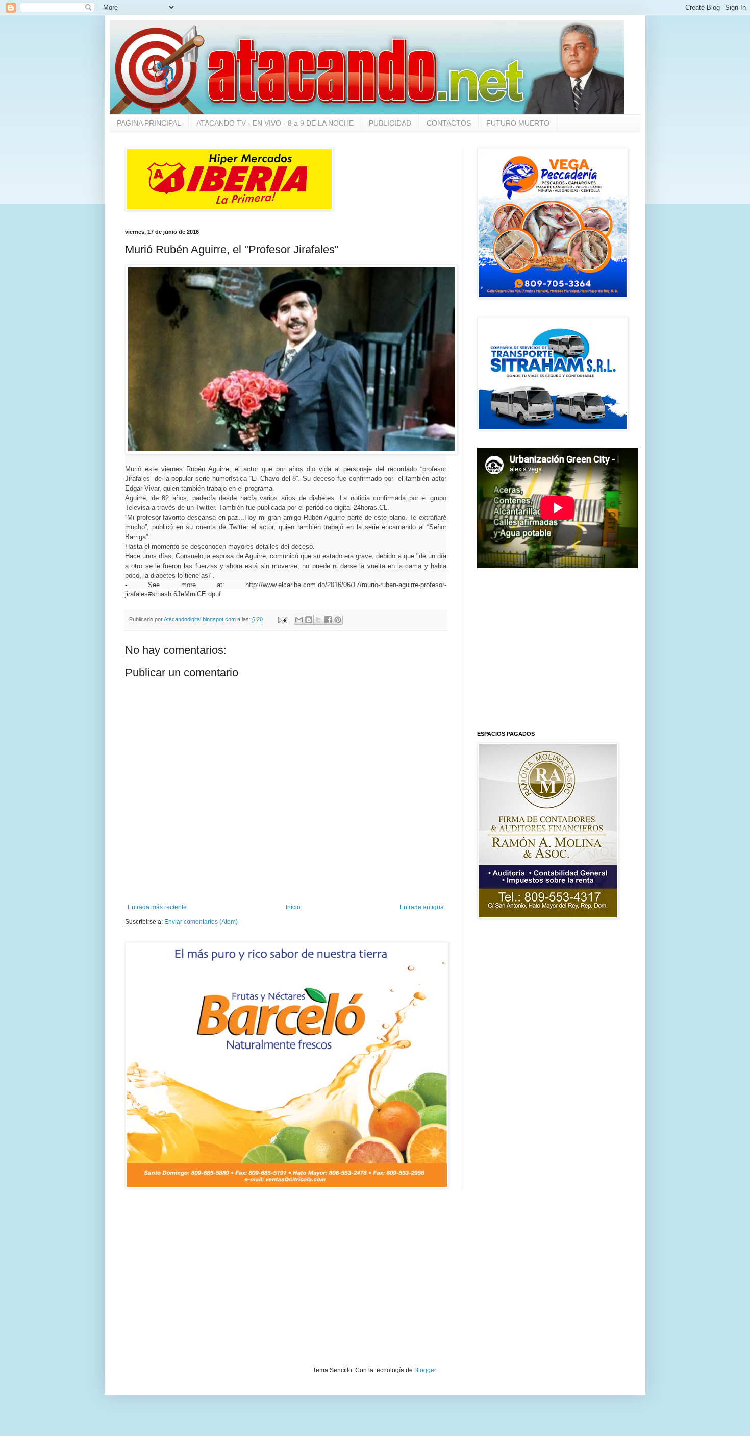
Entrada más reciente (157, 907)
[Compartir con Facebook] (328, 620)
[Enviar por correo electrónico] (299, 620)
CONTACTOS (449, 123)
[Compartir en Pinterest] (338, 620)
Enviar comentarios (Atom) (201, 922)
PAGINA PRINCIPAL (149, 123)
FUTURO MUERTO (517, 123)
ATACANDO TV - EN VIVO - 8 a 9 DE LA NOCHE (275, 123)
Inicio (293, 907)
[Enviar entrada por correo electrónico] (282, 619)
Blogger (425, 1370)
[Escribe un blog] (309, 620)
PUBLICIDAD (390, 123)
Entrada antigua (421, 907)
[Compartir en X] (318, 620)
